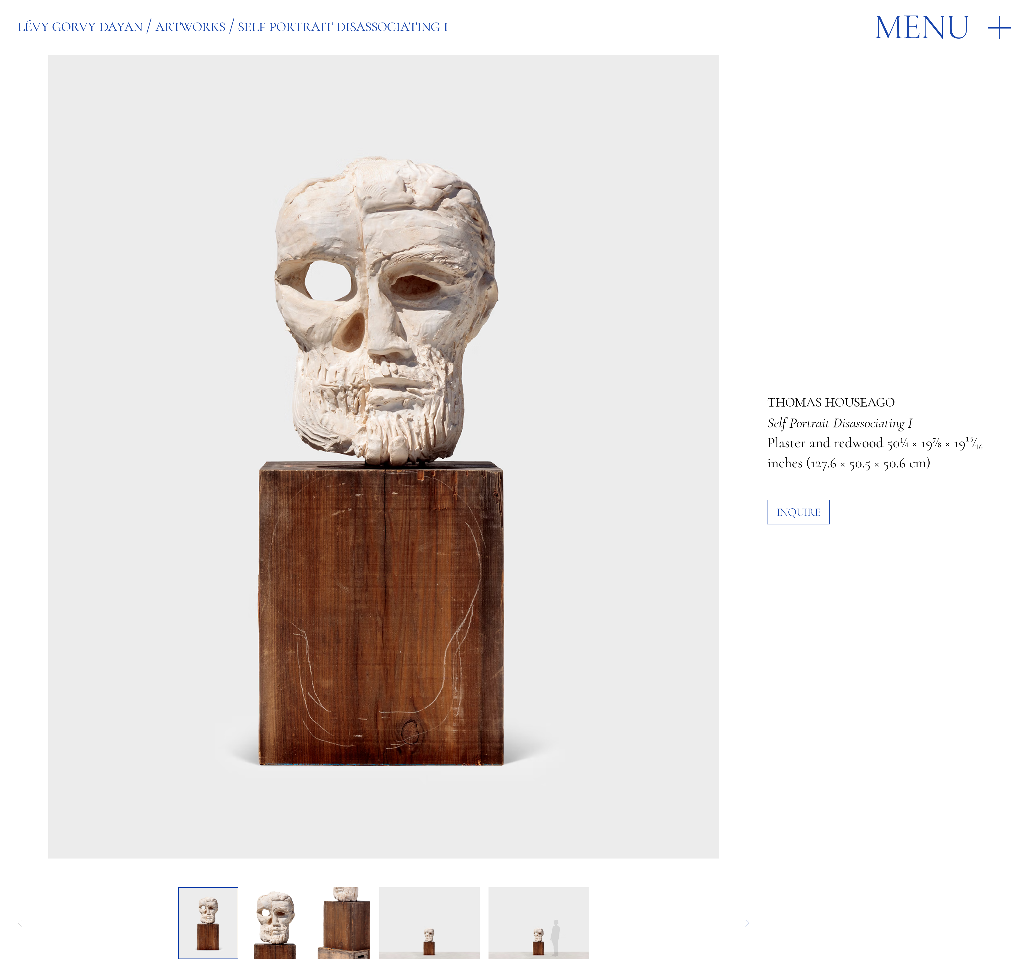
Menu (922, 27)
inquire (799, 512)
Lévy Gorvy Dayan (80, 25)
